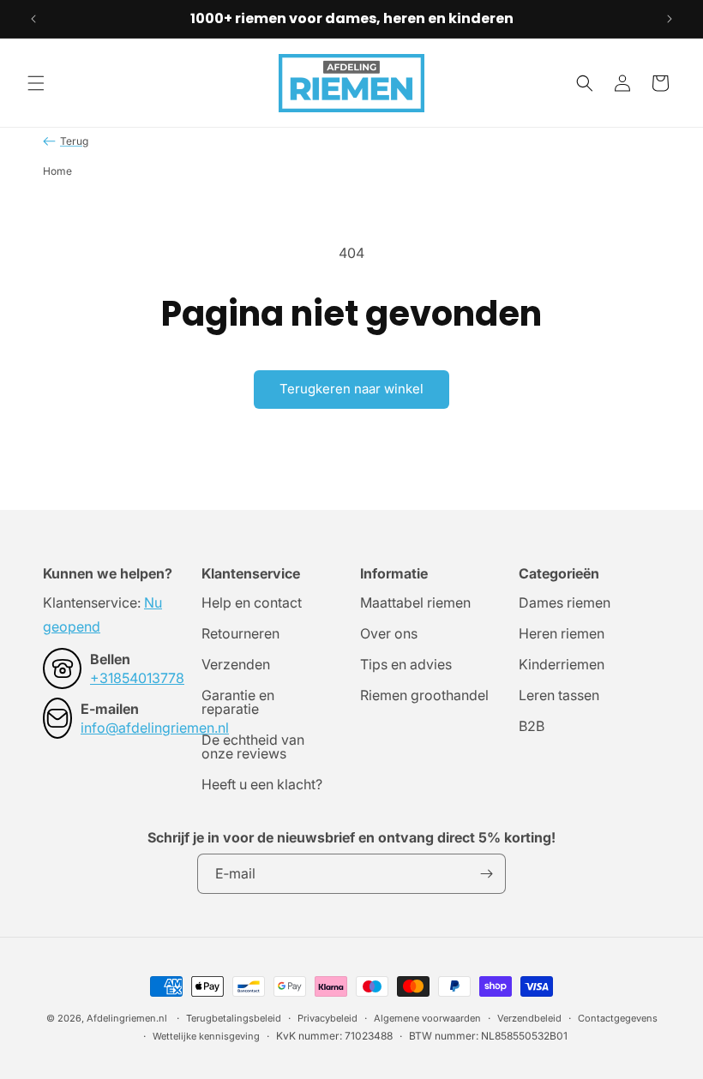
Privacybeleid (327, 1018)
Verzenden (235, 664)
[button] (36, 83)
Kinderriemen (561, 664)
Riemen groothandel (424, 695)
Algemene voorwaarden (427, 1018)
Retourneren (240, 633)
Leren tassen (559, 695)
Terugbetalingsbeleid (233, 1018)
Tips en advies (406, 664)
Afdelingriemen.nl (127, 1018)
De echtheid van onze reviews (252, 746)
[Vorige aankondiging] (33, 19)
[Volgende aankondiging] (669, 19)
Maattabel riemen (415, 603)
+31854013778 (137, 677)
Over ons (389, 633)
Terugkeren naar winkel (351, 389)
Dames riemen (564, 603)
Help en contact (251, 603)
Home (57, 171)
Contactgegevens (618, 1018)
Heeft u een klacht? (261, 784)
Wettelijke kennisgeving (206, 1036)
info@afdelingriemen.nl (155, 727)
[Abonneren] (486, 874)
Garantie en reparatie (237, 701)
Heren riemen (561, 633)
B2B (531, 725)
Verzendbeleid (529, 1018)
